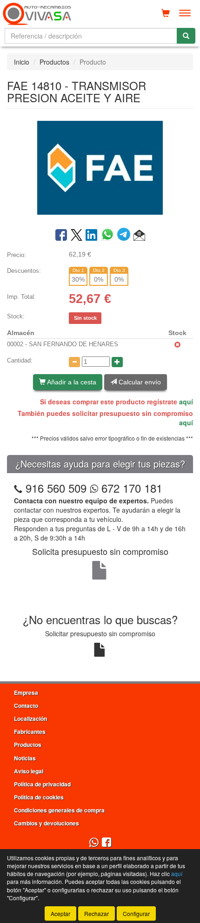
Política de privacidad (42, 784)
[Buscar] (186, 36)
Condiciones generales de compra (59, 810)
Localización (30, 718)
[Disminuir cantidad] (74, 362)
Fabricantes (30, 731)
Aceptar (60, 913)
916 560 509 (56, 488)
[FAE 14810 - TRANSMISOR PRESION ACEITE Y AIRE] (100, 167)
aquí (186, 401)
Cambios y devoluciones (46, 823)
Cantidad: (20, 360)
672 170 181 (130, 488)
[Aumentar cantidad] (117, 362)
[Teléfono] (18, 488)
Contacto (26, 705)
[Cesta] (165, 13)
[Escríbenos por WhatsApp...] (94, 843)
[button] (139, 235)
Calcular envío (139, 382)
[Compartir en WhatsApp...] (109, 235)
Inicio (21, 61)
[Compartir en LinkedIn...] (92, 235)
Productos (54, 61)
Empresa (26, 692)
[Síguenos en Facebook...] (106, 843)
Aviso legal (28, 771)
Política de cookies (39, 797)
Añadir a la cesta (71, 382)
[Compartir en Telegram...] (125, 235)
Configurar (136, 913)
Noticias (25, 758)
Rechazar (96, 913)
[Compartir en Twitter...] (76, 235)
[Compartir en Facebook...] (61, 235)
